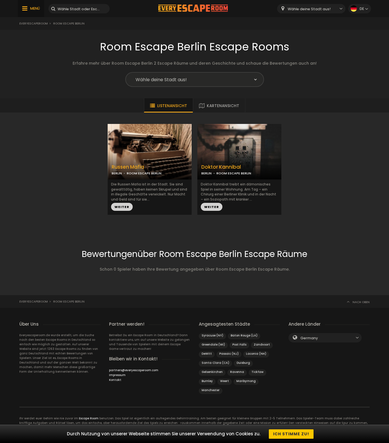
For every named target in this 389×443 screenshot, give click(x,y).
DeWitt (207, 354)
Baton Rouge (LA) (244, 335)
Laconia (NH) (256, 354)
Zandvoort (262, 344)
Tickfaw (257, 372)
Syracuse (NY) (212, 335)
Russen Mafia (128, 167)
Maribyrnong (246, 381)
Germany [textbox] (309, 338)
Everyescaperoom (33, 23)
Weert (224, 381)
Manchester (211, 390)
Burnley (207, 381)
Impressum (117, 375)
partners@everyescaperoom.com (133, 370)
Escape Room (89, 418)
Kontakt (115, 380)
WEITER (121, 207)
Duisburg (243, 363)
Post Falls (239, 344)
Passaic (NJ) (229, 354)
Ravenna (237, 372)
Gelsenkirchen (212, 372)
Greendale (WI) (213, 344)
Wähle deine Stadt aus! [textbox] (309, 9)
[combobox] (311, 8)
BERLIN (117, 173)
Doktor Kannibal (221, 167)
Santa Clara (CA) (215, 363)
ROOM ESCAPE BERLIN (144, 173)
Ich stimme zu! (291, 434)
